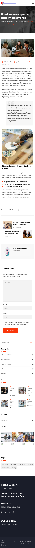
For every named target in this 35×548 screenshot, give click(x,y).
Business (5, 464)
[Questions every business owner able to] (22, 390)
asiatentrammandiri (22, 62)
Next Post (8, 236)
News (4, 373)
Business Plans (7, 355)
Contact (3, 545)
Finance (4, 369)
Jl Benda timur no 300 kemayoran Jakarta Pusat (13, 494)
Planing (14, 468)
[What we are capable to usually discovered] (22, 403)
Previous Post (17, 227)
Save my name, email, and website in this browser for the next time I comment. (17, 323)
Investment (5, 468)
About (3, 542)
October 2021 (6, 420)
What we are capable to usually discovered (21, 223)
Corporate (22, 464)
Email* (5, 314)
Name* (5, 305)
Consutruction (6, 64)
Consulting (14, 464)
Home (3, 540)
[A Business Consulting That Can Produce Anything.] (4, 390)
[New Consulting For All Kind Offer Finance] (4, 403)
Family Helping (6, 364)
